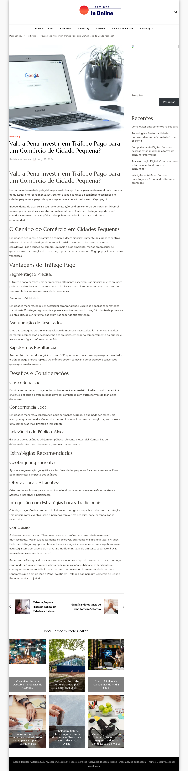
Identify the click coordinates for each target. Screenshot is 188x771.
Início (38, 28)
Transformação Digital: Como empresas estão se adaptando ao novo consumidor (155, 165)
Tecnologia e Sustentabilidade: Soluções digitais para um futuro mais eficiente (154, 137)
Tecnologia (146, 28)
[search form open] (176, 12)
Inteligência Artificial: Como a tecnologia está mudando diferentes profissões (153, 179)
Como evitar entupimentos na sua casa (155, 126)
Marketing (83, 28)
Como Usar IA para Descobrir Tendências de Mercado (27, 684)
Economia (65, 28)
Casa (51, 28)
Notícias (100, 28)
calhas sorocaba (39, 211)
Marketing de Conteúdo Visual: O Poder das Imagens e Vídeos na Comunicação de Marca (106, 739)
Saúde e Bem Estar (122, 28)
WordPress (94, 766)
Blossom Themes (146, 762)
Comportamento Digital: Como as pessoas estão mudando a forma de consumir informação (153, 151)
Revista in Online (18, 159)
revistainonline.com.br (57, 762)
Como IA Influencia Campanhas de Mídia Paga (106, 684)
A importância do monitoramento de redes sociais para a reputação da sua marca (27, 739)
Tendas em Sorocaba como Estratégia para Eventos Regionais (67, 684)
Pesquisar (137, 95)
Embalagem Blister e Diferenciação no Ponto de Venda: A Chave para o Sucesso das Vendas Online (66, 737)
